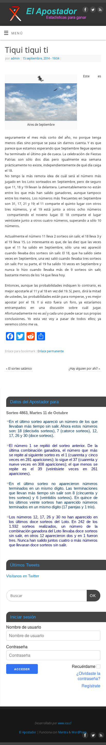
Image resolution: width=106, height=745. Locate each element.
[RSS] (99, 10)
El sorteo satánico (19, 368)
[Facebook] (85, 10)
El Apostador (27, 732)
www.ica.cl (64, 723)
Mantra (63, 732)
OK (91, 595)
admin (15, 58)
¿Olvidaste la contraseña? (88, 676)
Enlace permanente (51, 351)
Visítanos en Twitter (22, 576)
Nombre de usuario (23, 627)
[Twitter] (92, 10)
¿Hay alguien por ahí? (84, 368)
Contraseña (17, 646)
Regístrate (91, 685)
